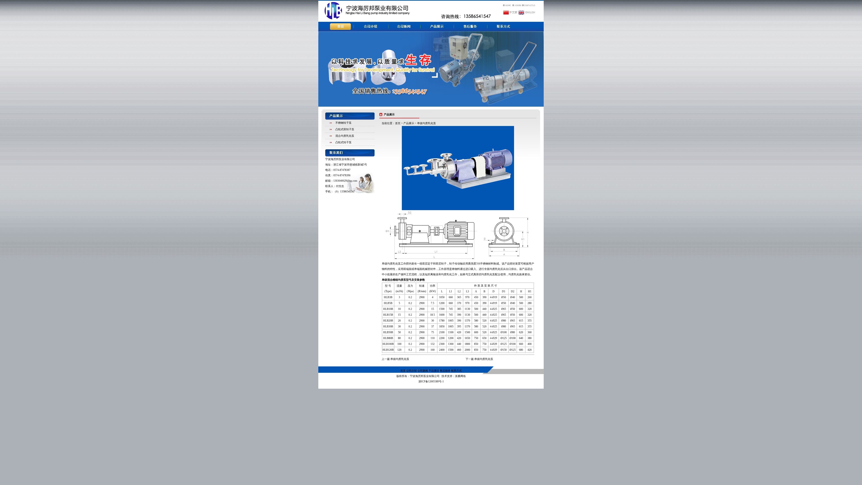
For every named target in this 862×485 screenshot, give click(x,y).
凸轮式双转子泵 (344, 129)
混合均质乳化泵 (344, 135)
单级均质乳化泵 (399, 359)
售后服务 (445, 370)
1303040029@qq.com (345, 180)
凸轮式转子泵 (343, 142)
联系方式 (456, 370)
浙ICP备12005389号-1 (431, 381)
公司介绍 (411, 370)
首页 (397, 123)
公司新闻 (422, 370)
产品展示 (408, 123)
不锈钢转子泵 (343, 122)
